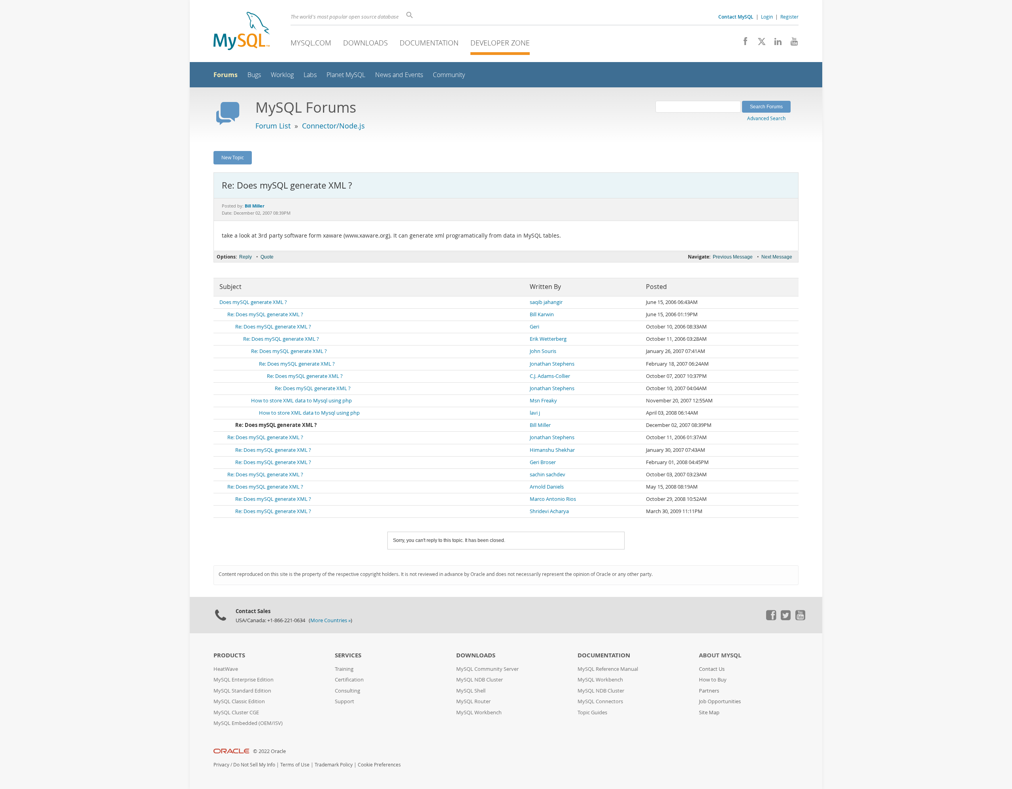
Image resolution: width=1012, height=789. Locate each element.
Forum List (273, 125)
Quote (267, 257)
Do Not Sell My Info (254, 765)
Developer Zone (500, 42)
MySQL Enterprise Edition (243, 679)
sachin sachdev (547, 474)
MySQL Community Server (487, 669)
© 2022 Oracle (269, 751)
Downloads (365, 42)
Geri (534, 326)
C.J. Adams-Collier (550, 376)
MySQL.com (311, 42)
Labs (310, 75)
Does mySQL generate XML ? (253, 302)
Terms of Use (295, 765)
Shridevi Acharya (549, 511)
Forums (225, 74)
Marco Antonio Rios (553, 499)
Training (344, 669)
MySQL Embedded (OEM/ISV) (248, 723)
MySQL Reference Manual (608, 669)
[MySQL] (242, 32)
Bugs (254, 75)
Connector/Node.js (333, 125)
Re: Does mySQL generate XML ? (265, 314)
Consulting (347, 690)
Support (344, 701)
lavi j (535, 413)
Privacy (221, 765)
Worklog (282, 75)
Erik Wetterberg (548, 339)
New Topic (232, 157)
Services (348, 655)
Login (767, 16)
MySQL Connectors (600, 701)
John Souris (543, 351)
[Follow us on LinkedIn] (775, 43)
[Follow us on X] (758, 43)
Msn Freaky (543, 400)
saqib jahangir (546, 302)
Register (789, 16)
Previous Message (733, 257)
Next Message (776, 257)
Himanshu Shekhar (552, 450)
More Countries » (330, 620)
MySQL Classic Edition (239, 701)
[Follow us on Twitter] (785, 618)
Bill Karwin (542, 314)
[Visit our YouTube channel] (791, 43)
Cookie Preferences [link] (379, 765)
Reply (245, 257)
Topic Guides (592, 712)
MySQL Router (473, 701)
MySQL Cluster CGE (236, 712)
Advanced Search (766, 118)
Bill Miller (540, 425)
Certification (349, 679)
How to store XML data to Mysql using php (301, 400)
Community (449, 75)
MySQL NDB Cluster (479, 679)
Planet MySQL (346, 75)
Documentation (429, 42)
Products (229, 655)
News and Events (399, 75)
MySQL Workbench (479, 712)
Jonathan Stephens (552, 364)
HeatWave (225, 669)
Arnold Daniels (547, 486)
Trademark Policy (334, 765)
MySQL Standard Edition (242, 690)
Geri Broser (543, 462)
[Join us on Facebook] (742, 43)
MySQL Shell (470, 690)
